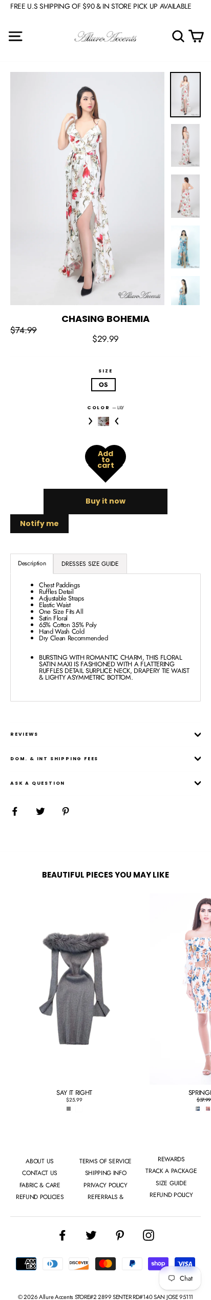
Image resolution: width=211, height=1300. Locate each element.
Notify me (39, 523)
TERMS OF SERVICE (105, 1161)
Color (105, 407)
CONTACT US (39, 1173)
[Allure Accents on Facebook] (62, 1235)
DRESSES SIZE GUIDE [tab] (89, 563)
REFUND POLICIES (40, 1197)
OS (103, 384)
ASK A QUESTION (37, 783)
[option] (87, 188)
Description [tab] (32, 563)
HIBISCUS (103, 421)
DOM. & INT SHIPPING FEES (54, 759)
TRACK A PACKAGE (171, 1171)
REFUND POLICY (171, 1194)
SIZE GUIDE (171, 1183)
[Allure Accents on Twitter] (91, 1235)
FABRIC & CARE (39, 1185)
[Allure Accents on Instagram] (148, 1235)
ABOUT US (39, 1161)
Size (105, 371)
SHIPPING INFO (105, 1173)
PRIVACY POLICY (105, 1185)
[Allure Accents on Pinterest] (119, 1235)
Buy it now (105, 501)
